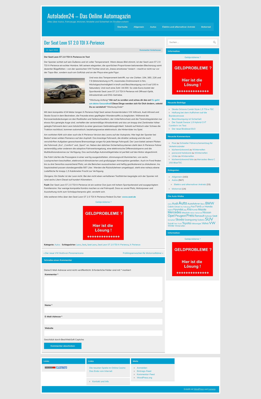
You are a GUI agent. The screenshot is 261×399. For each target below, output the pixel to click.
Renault (199, 215)
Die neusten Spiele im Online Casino (107, 367)
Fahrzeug (186, 207)
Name (48, 305)
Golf (202, 207)
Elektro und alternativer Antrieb (178, 26)
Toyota (186, 223)
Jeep (185, 210)
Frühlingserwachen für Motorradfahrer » (143, 253)
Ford (198, 206)
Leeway (211, 389)
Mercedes (174, 212)
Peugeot (180, 215)
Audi (175, 203)
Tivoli (180, 224)
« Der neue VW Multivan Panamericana (63, 253)
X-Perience (135, 244)
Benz (203, 204)
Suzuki (171, 223)
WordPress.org (144, 377)
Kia (189, 209)
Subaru (200, 219)
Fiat (193, 206)
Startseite (122, 26)
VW (212, 223)
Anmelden (142, 367)
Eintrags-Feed (144, 371)
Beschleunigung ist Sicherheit (186, 119)
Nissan (207, 212)
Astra (169, 204)
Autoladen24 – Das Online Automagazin (89, 15)
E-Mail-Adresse (53, 316)
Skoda (179, 219)
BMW (209, 203)
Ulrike (175, 156)
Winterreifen (198, 149)
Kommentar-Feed (146, 374)
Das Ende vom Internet (100, 371)
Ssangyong (190, 219)
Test (175, 224)
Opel (171, 215)
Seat (84, 244)
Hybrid (170, 210)
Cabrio (171, 206)
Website (49, 328)
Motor (192, 213)
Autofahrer (194, 203)
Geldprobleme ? (103, 202)
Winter (171, 225)
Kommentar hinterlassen (150, 50)
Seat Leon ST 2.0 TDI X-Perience (113, 244)
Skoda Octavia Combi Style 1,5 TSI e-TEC (193, 109)
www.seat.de (129, 196)
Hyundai (178, 209)
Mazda (202, 209)
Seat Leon (92, 244)
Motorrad (206, 26)
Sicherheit (171, 220)
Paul (174, 143)
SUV (209, 219)
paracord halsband (181, 152)
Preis (190, 215)
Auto (182, 203)
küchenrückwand (180, 149)
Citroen (177, 207)
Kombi (195, 209)
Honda (208, 206)
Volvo (205, 223)
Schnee (208, 216)
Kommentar (51, 274)
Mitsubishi (186, 213)
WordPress (199, 389)
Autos (153, 26)
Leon (78, 244)
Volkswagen (196, 223)
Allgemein (139, 26)
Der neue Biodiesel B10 (183, 128)
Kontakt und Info (100, 381)
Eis (182, 207)
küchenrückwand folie (183, 159)
